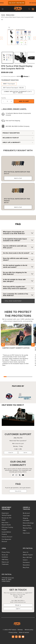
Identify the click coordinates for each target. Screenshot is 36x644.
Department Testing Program (6, 514)
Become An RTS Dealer (6, 519)
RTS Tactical (12, 630)
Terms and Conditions (5, 556)
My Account (26, 513)
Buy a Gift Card (27, 557)
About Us (25, 552)
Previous (3, 345)
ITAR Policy (5, 559)
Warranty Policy (27, 528)
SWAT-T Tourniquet (9, 84)
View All (17, 491)
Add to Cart (18, 178)
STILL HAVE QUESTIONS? (13, 301)
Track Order (26, 516)
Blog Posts (26, 567)
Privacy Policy (6, 552)
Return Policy (27, 525)
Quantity (3, 98)
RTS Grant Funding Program (7, 528)
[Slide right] (34, 38)
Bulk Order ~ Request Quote (6, 524)
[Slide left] (1, 38)
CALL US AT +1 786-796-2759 (15, 3)
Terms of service (24, 632)
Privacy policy (13, 632)
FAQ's (24, 530)
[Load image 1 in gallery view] (7, 57)
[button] (3, 9)
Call (25, 452)
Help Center (26, 533)
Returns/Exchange (28, 523)
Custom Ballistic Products (6, 533)
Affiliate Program (28, 555)
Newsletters (26, 565)
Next (33, 345)
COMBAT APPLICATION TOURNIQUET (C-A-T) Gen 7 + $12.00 (18, 92)
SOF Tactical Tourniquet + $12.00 (13, 87)
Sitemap (20, 630)
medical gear (10, 15)
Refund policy (29, 630)
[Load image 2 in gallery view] (20, 57)
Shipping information (26, 519)
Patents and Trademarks (5, 563)
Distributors (26, 562)
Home (3, 15)
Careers (25, 560)
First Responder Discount (6, 540)
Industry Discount (7, 537)
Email (10, 452)
